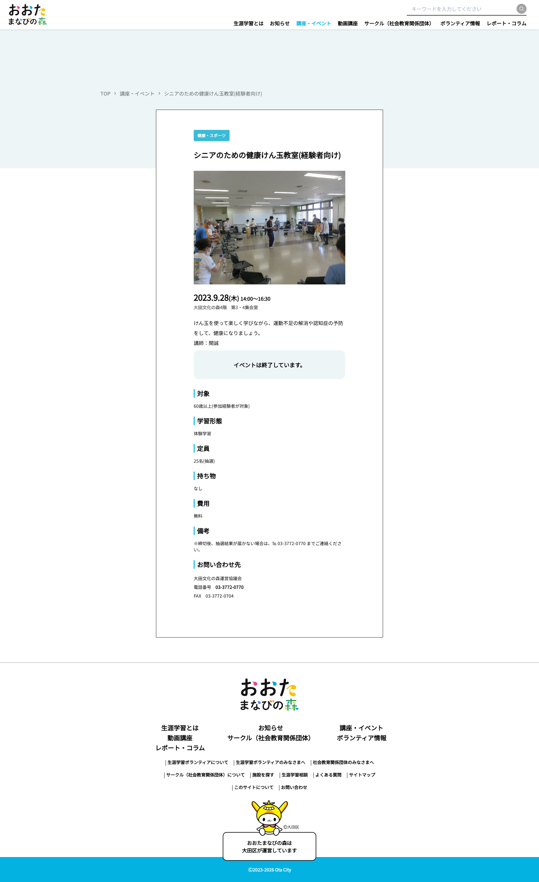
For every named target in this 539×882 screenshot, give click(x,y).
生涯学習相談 (295, 774)
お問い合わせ (294, 787)
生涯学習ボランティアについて (198, 762)
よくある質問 (328, 774)
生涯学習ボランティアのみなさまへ (270, 762)
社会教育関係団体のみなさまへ (343, 762)
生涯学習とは (249, 23)
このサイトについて (254, 787)
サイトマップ (362, 774)
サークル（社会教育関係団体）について (205, 774)
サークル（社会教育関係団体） (399, 23)
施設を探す (263, 774)
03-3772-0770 (230, 587)
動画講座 (348, 23)
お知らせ (280, 23)
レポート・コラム (507, 23)
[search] (522, 9)
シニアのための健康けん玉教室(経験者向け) (213, 93)
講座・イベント (313, 23)
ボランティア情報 (460, 23)
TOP (105, 93)
